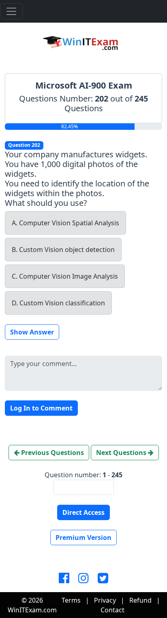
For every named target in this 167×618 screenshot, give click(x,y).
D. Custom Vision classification (58, 302)
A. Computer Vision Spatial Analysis (65, 222)
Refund (140, 600)
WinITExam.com (32, 609)
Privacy (105, 600)
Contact (112, 609)
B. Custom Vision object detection (63, 249)
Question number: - (83, 474)
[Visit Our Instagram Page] (83, 578)
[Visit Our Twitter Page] (103, 578)
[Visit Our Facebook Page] (64, 578)
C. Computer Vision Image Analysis (65, 276)
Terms (71, 600)
